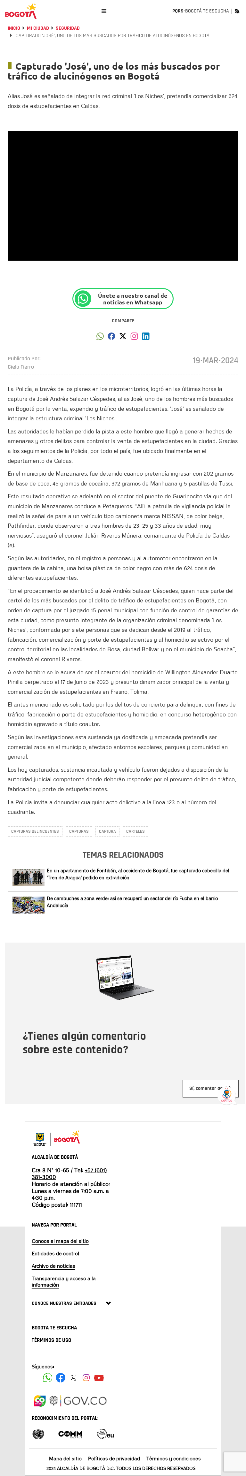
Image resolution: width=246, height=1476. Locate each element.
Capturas (79, 831)
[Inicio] (20, 11)
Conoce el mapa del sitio (60, 1241)
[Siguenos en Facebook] (48, 1377)
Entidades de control (55, 1253)
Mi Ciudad (38, 28)
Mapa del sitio (65, 1458)
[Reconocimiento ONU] (38, 1433)
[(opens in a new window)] (134, 338)
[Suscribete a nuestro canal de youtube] (99, 1377)
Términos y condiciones (173, 1458)
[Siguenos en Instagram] (86, 1377)
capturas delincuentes (35, 831)
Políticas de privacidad (114, 1458)
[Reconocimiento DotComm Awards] (70, 1433)
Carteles (135, 831)
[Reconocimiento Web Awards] (105, 1433)
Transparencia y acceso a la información (64, 1281)
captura (107, 831)
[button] (100, 338)
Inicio (14, 28)
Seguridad (68, 28)
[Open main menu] (104, 11)
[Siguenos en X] (73, 1377)
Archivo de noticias (53, 1266)
